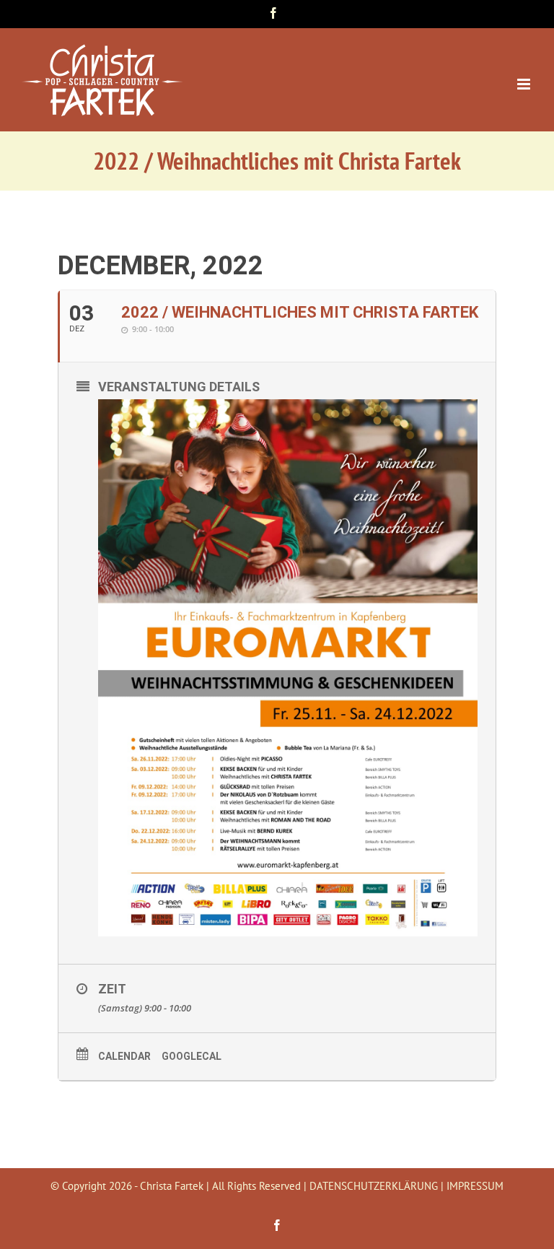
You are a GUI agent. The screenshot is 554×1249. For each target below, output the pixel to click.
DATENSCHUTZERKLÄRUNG (373, 1186)
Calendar (124, 1056)
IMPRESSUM (475, 1186)
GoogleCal (191, 1056)
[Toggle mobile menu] (524, 84)
